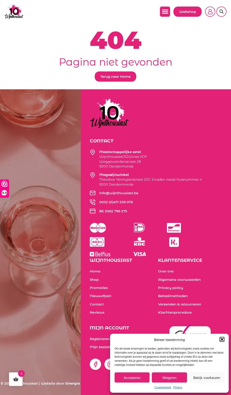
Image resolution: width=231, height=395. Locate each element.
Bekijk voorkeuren (206, 377)
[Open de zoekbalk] (221, 9)
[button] (222, 339)
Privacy (177, 387)
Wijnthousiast (26, 383)
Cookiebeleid (163, 387)
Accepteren (132, 377)
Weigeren (169, 377)
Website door (60, 383)
